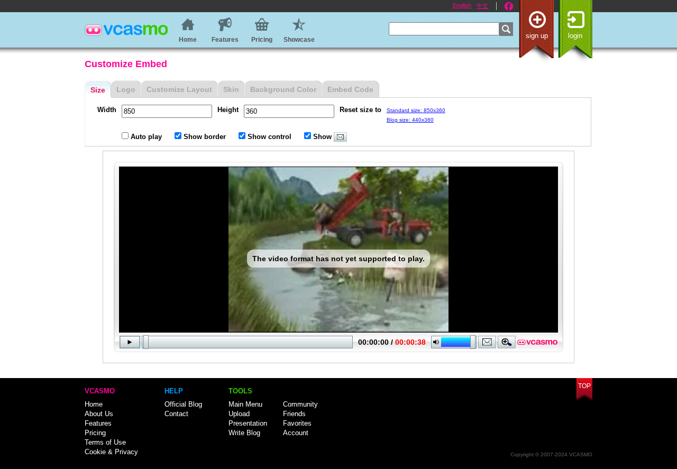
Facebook (509, 6)
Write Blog (244, 433)
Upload (239, 414)
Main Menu (245, 404)
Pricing (95, 433)
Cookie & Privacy (111, 452)
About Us (99, 414)
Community (300, 404)
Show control (269, 137)
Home (94, 404)
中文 (482, 6)
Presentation (247, 423)
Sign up (537, 36)
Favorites (297, 423)
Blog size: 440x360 (410, 120)
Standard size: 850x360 (416, 110)
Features (98, 423)
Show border (204, 137)
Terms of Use (105, 442)
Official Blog (183, 404)
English (462, 5)
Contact (176, 414)
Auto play (146, 137)
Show (322, 137)
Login (575, 36)
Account (295, 433)
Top (584, 386)
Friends (294, 414)
